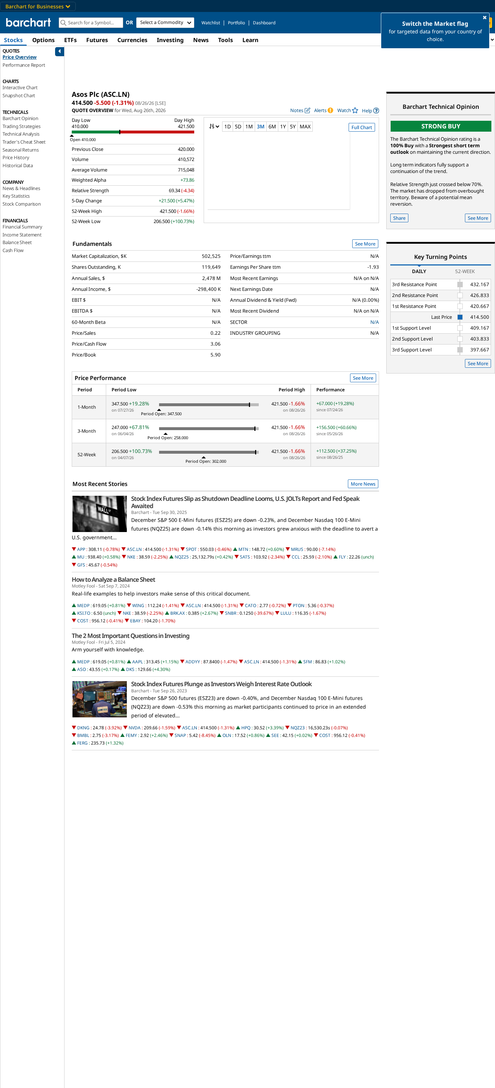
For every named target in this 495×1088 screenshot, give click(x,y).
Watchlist (210, 23)
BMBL (83, 735)
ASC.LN (134, 549)
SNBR (230, 613)
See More (365, 243)
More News (363, 484)
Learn (250, 40)
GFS (81, 565)
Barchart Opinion (20, 118)
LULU (285, 613)
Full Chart (362, 127)
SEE (275, 735)
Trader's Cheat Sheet (24, 142)
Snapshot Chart (19, 95)
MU (80, 557)
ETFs (70, 40)
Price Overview (20, 57)
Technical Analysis (21, 134)
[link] (370, 110)
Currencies (132, 40)
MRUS (297, 549)
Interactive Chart (20, 87)
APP (81, 549)
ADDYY (193, 662)
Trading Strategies (21, 126)
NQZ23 (298, 728)
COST (82, 621)
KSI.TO (83, 613)
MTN (243, 549)
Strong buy (441, 126)
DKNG (83, 728)
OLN (226, 735)
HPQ (245, 728)
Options (43, 40)
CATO (250, 605)
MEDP (83, 605)
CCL (296, 557)
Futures (97, 40)
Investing (170, 40)
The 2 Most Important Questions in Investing (131, 635)
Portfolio (236, 23)
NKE (131, 557)
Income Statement (22, 234)
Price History (16, 157)
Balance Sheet (17, 242)
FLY (342, 557)
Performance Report (24, 65)
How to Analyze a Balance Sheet (113, 579)
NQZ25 (182, 557)
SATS (245, 557)
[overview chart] (291, 175)
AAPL (137, 662)
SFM (307, 662)
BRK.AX (177, 613)
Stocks (13, 40)
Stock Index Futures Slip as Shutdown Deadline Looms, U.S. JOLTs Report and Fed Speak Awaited (245, 502)
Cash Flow (13, 250)
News (201, 40)
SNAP (180, 735)
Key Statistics (16, 196)
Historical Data (18, 165)
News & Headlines (21, 188)
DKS (130, 669)
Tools (225, 40)
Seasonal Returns (21, 150)
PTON (298, 605)
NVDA (135, 728)
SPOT (191, 549)
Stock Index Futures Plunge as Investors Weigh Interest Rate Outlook (221, 684)
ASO (81, 669)
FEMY (131, 735)
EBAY (135, 621)
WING (138, 605)
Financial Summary (22, 226)
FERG (82, 743)
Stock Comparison (22, 204)
